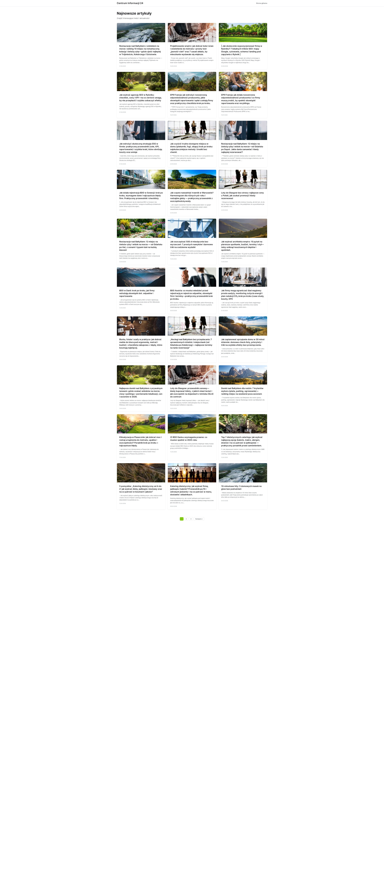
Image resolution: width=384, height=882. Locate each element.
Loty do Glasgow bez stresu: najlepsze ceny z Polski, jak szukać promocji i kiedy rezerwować (242, 196)
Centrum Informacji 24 (130, 3)
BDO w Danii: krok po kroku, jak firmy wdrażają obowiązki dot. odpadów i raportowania (137, 293)
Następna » (199, 519)
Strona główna (261, 3)
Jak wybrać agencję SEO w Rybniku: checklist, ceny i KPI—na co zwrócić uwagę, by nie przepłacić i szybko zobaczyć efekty (140, 98)
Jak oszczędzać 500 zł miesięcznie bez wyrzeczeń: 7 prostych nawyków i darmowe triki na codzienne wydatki (191, 244)
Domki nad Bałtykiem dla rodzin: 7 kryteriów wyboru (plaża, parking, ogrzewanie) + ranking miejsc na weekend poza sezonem (242, 391)
